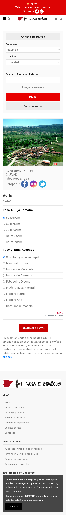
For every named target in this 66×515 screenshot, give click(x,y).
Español (33, 4)
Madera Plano (15, 294)
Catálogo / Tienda (14, 412)
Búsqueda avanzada (33, 87)
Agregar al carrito (35, 327)
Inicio (7, 402)
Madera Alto (14, 300)
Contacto (10, 432)
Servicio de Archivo (15, 417)
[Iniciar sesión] (61, 18)
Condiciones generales (17, 464)
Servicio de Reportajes (17, 422)
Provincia (11, 44)
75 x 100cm (13, 230)
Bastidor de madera (19, 306)
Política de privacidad (16, 459)
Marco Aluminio (17, 263)
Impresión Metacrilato (21, 269)
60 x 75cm (13, 224)
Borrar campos (33, 106)
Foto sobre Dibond (18, 281)
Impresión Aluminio (19, 275)
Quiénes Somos (13, 427)
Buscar (33, 96)
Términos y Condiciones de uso (21, 453)
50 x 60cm (13, 217)
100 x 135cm (14, 236)
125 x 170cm (14, 242)
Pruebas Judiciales (15, 407)
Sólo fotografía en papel (22, 257)
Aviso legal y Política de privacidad (23, 448)
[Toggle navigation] (4, 18)
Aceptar (13, 506)
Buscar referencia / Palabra (22, 74)
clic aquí (8, 356)
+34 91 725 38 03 (39, 7)
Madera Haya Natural (20, 287)
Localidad (11, 56)
